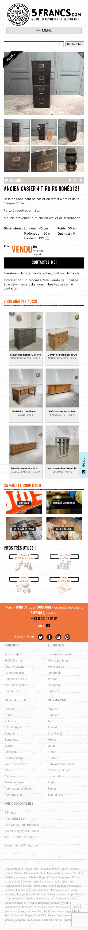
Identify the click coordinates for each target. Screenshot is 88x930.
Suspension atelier (30, 911)
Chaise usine (12, 881)
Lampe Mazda (74, 894)
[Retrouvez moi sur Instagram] (58, 637)
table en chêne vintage (57, 911)
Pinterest (53, 691)
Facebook (54, 672)
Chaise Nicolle (72, 873)
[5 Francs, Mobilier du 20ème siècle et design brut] (44, 15)
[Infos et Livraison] (24, 585)
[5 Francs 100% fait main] (24, 563)
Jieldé (52, 745)
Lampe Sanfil (14, 898)
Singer (52, 788)
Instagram (54, 685)
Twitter (52, 679)
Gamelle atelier (40, 890)
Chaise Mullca (13, 873)
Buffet (9, 745)
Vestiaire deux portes (17, 919)
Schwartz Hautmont (61, 764)
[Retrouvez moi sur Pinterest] (67, 637)
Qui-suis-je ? (13, 654)
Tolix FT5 (40, 915)
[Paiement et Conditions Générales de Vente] (64, 563)
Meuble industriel (15, 902)
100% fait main (14, 660)
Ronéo (52, 782)
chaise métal (53, 873)
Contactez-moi (44, 263)
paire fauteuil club (58, 907)
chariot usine (49, 881)
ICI (48, 626)
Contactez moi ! (15, 672)
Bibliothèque (13, 727)
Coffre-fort (66, 881)
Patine (75, 907)
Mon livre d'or (56, 666)
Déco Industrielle (44, 885)
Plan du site (12, 691)
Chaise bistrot (14, 758)
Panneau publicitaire (18, 788)
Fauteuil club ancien (16, 890)
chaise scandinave (16, 877)
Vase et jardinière (16, 764)
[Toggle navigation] (44, 30)
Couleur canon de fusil (18, 885)
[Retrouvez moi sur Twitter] (41, 637)
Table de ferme (14, 782)
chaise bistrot (48, 868)
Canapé (10, 776)
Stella (51, 752)
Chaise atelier (13, 868)
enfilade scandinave (69, 885)
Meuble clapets (66, 898)
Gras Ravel (55, 733)
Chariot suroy (31, 881)
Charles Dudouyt (59, 770)
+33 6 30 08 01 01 (44, 619)
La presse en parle (60, 654)
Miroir (8, 770)
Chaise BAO (31, 868)
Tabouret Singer (22, 915)
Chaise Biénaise (69, 868)
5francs (52, 709)
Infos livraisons (14, 666)
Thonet (52, 727)
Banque (10, 733)
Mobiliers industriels (33, 907)
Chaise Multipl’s (33, 873)
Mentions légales (16, 685)
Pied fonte (11, 911)
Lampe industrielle (52, 894)
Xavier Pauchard (64, 919)
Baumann (54, 715)
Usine (51, 915)
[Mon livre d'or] (64, 585)
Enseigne (11, 752)
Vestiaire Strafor (42, 919)
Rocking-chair (14, 794)
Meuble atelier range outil (39, 898)
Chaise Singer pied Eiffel (64, 877)
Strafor (52, 758)
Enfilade (10, 709)
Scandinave (55, 794)
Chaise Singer (37, 877)
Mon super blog (58, 660)
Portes (9, 715)
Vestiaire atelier (66, 915)
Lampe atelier (59, 890)
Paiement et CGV (16, 679)
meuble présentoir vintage (44, 902)
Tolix (51, 721)
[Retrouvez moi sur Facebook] (49, 637)
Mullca (52, 739)
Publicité (10, 721)
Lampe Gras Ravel (28, 894)
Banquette (11, 739)
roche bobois (56, 776)
